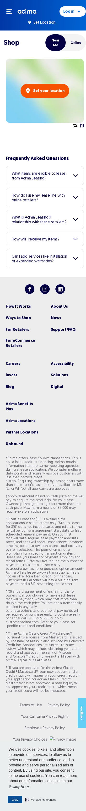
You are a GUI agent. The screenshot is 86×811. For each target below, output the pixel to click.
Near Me (55, 42)
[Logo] (27, 11)
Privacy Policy (19, 787)
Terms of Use (31, 705)
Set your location (48, 90)
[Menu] (11, 11)
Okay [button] (15, 799)
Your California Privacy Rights (44, 716)
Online (75, 43)
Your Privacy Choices (30, 739)
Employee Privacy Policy (45, 727)
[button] (40, 799)
